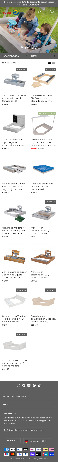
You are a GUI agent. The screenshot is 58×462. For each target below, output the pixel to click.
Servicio (7, 404)
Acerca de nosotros (14, 397)
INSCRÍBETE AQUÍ (12, 413)
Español (11, 440)
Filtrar (34, 56)
